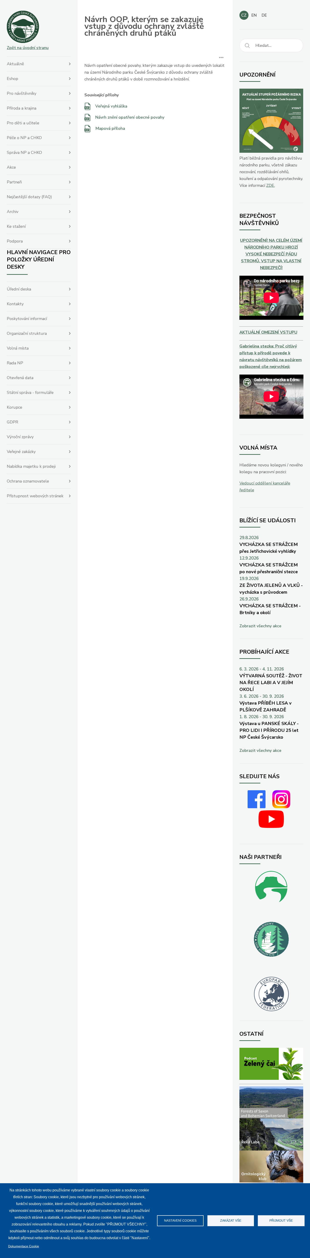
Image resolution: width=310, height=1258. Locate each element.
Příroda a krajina (21, 108)
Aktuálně (15, 64)
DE (264, 15)
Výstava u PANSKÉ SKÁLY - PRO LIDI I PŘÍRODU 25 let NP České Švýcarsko (269, 730)
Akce (11, 167)
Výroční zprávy (20, 437)
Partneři (14, 182)
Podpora (15, 241)
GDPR (12, 422)
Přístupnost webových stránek (35, 496)
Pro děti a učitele (23, 123)
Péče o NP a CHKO (24, 137)
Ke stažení (16, 226)
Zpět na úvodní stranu (28, 47)
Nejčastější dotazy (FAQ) (29, 197)
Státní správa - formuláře (30, 392)
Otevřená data (20, 377)
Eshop (12, 78)
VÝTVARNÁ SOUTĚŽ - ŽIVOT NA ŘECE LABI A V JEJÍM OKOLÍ (270, 683)
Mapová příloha (110, 128)
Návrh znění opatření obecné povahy (129, 117)
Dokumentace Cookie (23, 1246)
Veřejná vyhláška (111, 106)
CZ (243, 15)
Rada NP (15, 363)
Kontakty (15, 304)
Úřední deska (19, 289)
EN (254, 15)
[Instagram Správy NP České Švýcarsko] (281, 807)
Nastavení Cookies (180, 1220)
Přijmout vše (281, 1220)
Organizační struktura (27, 333)
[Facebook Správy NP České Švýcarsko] (257, 807)
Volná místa (18, 348)
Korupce (14, 407)
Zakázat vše (230, 1220)
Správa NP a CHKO (24, 152)
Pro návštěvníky (21, 93)
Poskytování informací (27, 318)
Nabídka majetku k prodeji (31, 466)
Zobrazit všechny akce (260, 626)
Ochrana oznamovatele (28, 481)
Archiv (12, 211)
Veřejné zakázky (21, 451)
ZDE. (270, 185)
